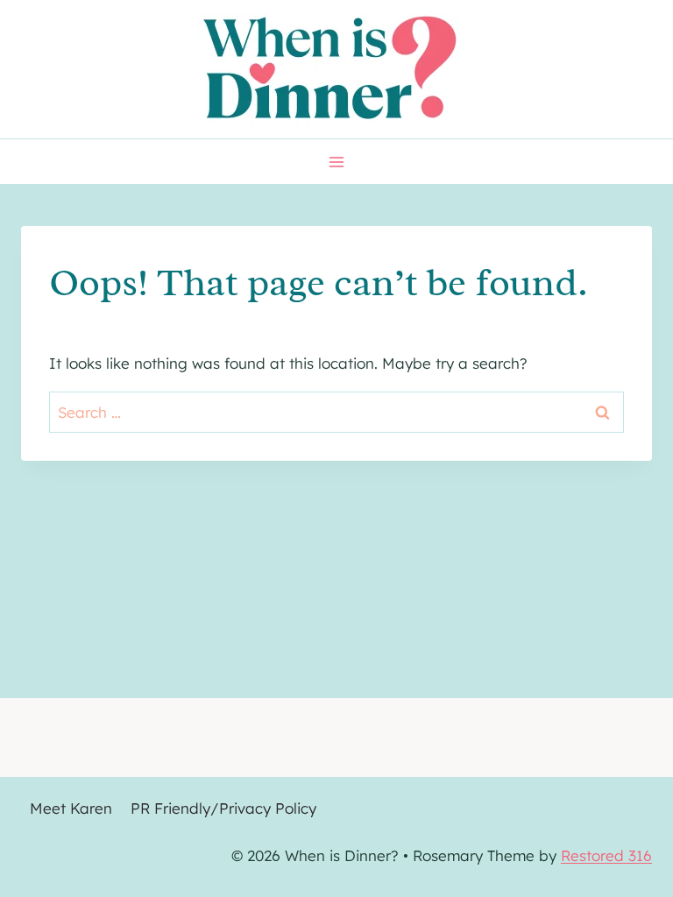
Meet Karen (71, 808)
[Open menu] (337, 161)
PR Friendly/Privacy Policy (223, 808)
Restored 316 (606, 855)
